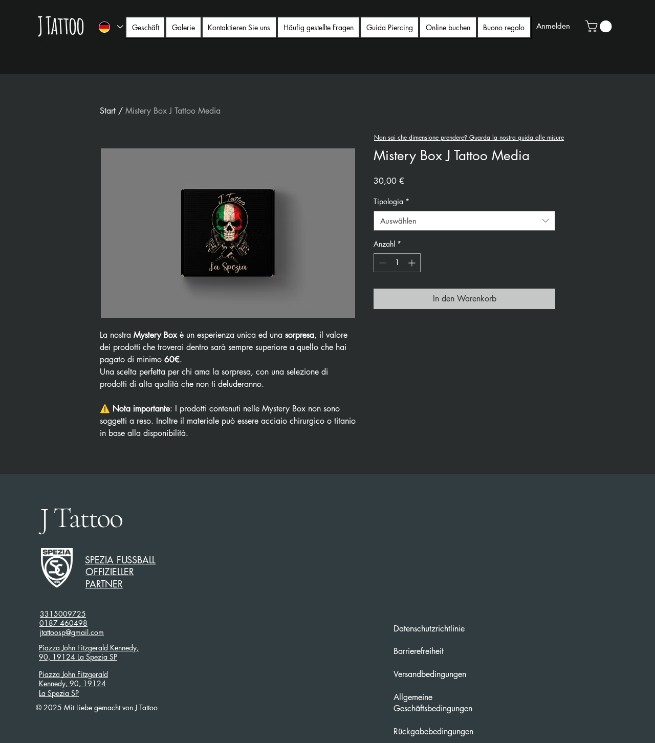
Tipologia (391, 201)
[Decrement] (381, 263)
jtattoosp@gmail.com (71, 632)
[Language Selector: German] (110, 26)
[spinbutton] (397, 263)
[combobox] (464, 221)
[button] (600, 26)
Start (108, 110)
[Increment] (412, 263)
